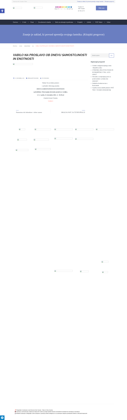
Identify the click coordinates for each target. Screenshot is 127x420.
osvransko (46, 78)
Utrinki (89, 22)
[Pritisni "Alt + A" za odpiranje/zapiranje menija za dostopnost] (2, 417)
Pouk (32, 22)
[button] (2, 11)
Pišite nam (101, 8)
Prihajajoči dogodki (33, 78)
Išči (111, 55)
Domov (15, 22)
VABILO (50, 101)
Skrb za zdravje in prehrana (64, 22)
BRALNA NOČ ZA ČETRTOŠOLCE (73, 112)
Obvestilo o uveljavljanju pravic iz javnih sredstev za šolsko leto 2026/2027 (101, 79)
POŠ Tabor (98, 22)
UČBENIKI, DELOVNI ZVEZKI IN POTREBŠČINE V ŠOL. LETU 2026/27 (102, 72)
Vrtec (108, 22)
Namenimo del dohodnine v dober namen (29, 112)
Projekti (79, 22)
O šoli (24, 22)
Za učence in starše (44, 22)
